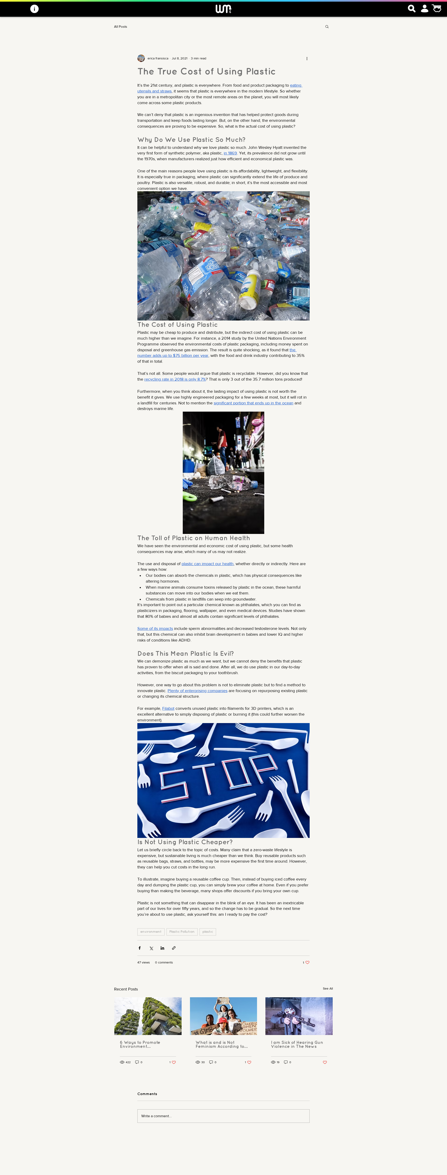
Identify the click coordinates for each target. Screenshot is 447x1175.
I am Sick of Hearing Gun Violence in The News (297, 1045)
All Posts (120, 26)
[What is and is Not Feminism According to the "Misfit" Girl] (223, 1016)
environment (151, 931)
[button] (327, 26)
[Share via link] (174, 948)
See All (328, 988)
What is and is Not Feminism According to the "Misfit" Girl (220, 1045)
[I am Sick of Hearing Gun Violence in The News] (299, 1016)
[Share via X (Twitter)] (151, 948)
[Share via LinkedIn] (162, 948)
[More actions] (307, 58)
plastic (208, 931)
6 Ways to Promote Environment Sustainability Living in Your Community (144, 1045)
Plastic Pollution (182, 931)
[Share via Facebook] (139, 948)
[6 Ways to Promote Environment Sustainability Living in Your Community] (148, 1016)
